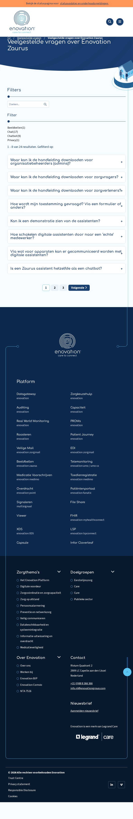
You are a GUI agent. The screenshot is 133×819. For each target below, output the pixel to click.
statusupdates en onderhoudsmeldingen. (84, 3)
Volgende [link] (78, 288)
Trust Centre (15, 778)
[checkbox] (66, 128)
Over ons (25, 666)
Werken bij (26, 672)
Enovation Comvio (31, 685)
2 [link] (55, 288)
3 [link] (63, 288)
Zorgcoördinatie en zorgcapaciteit (40, 593)
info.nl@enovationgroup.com (87, 688)
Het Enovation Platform (34, 580)
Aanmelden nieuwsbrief (84, 711)
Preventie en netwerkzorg (35, 612)
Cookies (12, 796)
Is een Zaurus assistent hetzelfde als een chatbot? (56, 269)
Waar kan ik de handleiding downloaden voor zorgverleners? (65, 191)
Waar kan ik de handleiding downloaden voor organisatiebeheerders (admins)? (51, 161)
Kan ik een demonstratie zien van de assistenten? (55, 221)
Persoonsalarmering (32, 606)
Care (76, 586)
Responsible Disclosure (22, 790)
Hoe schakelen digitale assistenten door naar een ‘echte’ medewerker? (62, 236)
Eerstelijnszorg (83, 580)
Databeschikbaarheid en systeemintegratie (34, 627)
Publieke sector (83, 599)
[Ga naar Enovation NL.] (9, 38)
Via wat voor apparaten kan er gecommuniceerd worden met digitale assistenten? (66, 253)
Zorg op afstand (29, 599)
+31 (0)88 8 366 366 (81, 683)
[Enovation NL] (68, 345)
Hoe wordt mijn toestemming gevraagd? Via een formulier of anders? (65, 206)
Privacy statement (19, 784)
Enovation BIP (28, 678)
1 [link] (46, 288)
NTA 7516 (25, 691)
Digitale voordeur (30, 586)
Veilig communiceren (32, 618)
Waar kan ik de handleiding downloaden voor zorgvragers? (64, 177)
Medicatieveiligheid (31, 647)
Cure (76, 593)
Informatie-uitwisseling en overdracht (36, 638)
